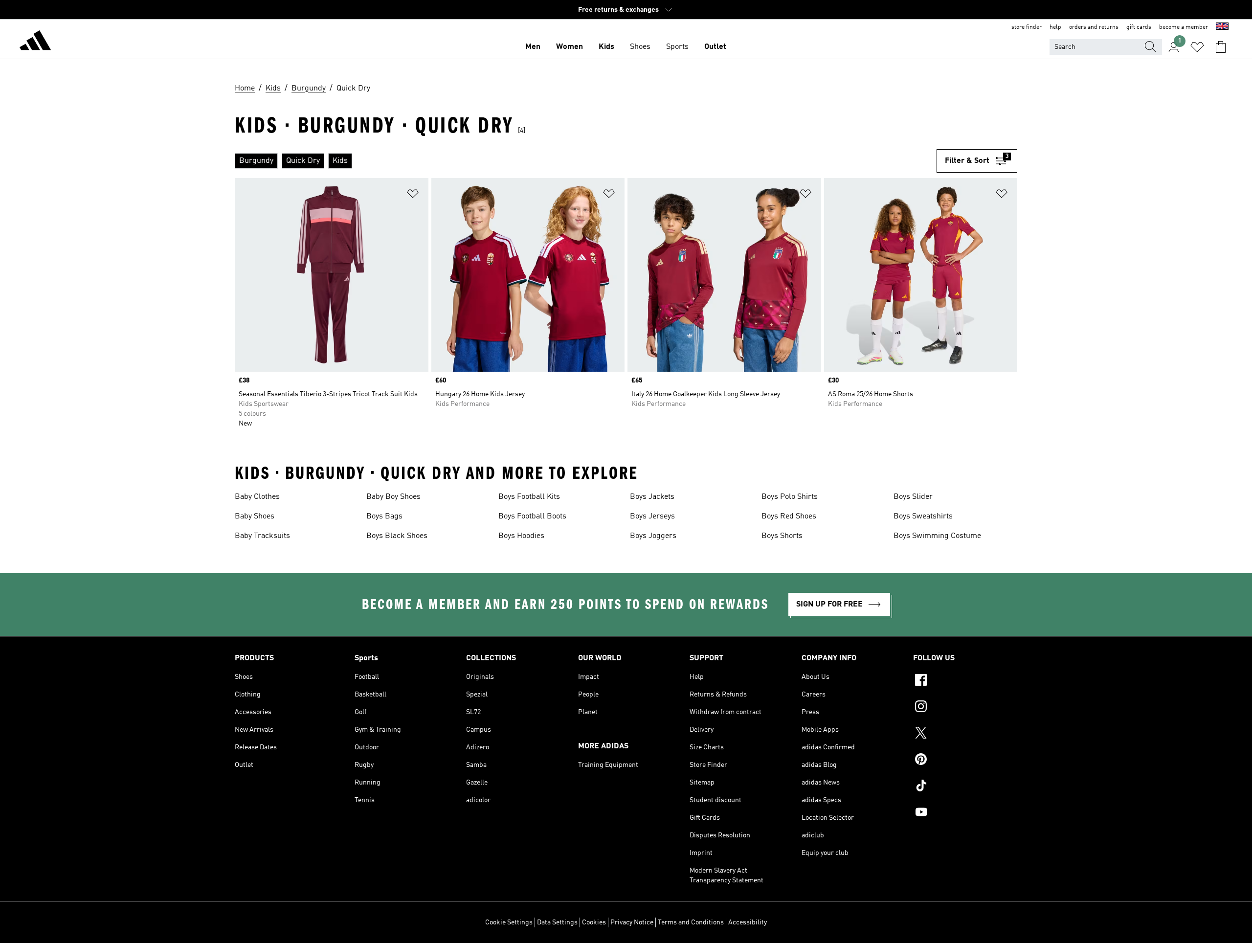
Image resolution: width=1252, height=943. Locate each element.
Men (532, 47)
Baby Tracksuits (262, 536)
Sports (677, 47)
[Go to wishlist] (1197, 47)
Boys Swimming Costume (937, 536)
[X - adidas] (965, 734)
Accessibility (747, 922)
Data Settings (557, 922)
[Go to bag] (1220, 47)
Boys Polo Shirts (789, 497)
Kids (606, 47)
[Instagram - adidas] (965, 708)
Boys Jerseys (652, 516)
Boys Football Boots (532, 516)
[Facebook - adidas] (965, 681)
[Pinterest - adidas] (965, 760)
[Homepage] (35, 42)
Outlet (715, 47)
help (1055, 27)
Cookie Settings (509, 922)
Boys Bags (384, 516)
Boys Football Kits (529, 497)
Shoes (640, 47)
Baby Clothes (257, 497)
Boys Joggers (653, 536)
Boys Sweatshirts (923, 516)
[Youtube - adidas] (965, 813)
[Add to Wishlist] (413, 195)
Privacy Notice (631, 922)
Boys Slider (913, 497)
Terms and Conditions (691, 922)
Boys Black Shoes (396, 536)
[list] (586, 161)
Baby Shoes (254, 516)
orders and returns (1093, 27)
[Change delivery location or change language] (1222, 27)
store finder (1026, 27)
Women (569, 47)
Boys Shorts (782, 536)
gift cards (1138, 27)
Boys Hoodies (521, 536)
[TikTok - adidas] (965, 787)
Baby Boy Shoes (393, 497)
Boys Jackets (652, 497)
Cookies (594, 922)
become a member (1183, 27)
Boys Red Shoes (788, 516)
